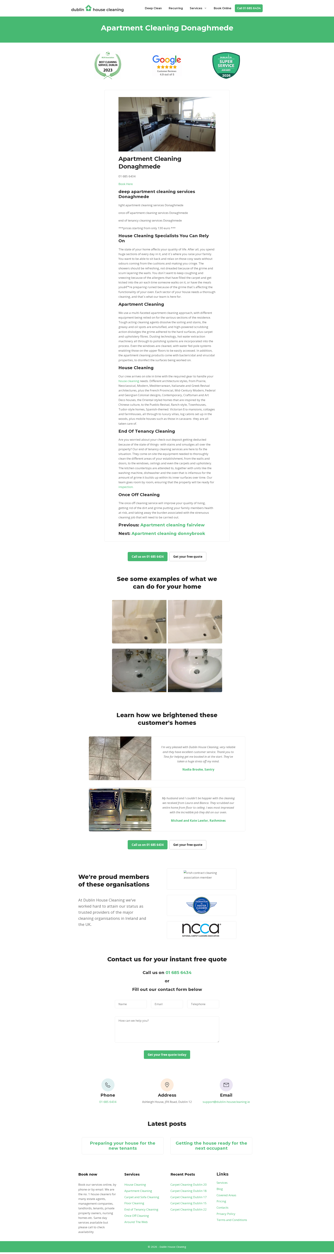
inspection (125, 487)
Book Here (125, 184)
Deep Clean (153, 8)
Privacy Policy (226, 1214)
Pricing (221, 1201)
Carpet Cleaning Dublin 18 (188, 1191)
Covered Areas (226, 1195)
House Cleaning (135, 1185)
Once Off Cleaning (136, 1216)
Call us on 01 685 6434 (148, 557)
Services (196, 8)
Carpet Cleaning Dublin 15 (188, 1203)
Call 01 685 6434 (249, 8)
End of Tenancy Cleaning (141, 1209)
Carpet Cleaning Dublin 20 (188, 1185)
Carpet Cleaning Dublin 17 (188, 1197)
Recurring (176, 8)
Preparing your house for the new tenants (122, 1146)
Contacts (222, 1207)
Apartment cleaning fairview (172, 524)
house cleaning (128, 381)
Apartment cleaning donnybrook (168, 533)
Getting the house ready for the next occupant (211, 1146)
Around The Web (136, 1222)
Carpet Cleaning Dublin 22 (188, 1209)
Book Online (222, 8)
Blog (220, 1189)
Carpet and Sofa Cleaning (141, 1197)
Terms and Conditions (232, 1220)
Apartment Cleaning (138, 1191)
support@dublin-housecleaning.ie (226, 1102)
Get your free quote (187, 557)
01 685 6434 (179, 972)
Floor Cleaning (134, 1203)
